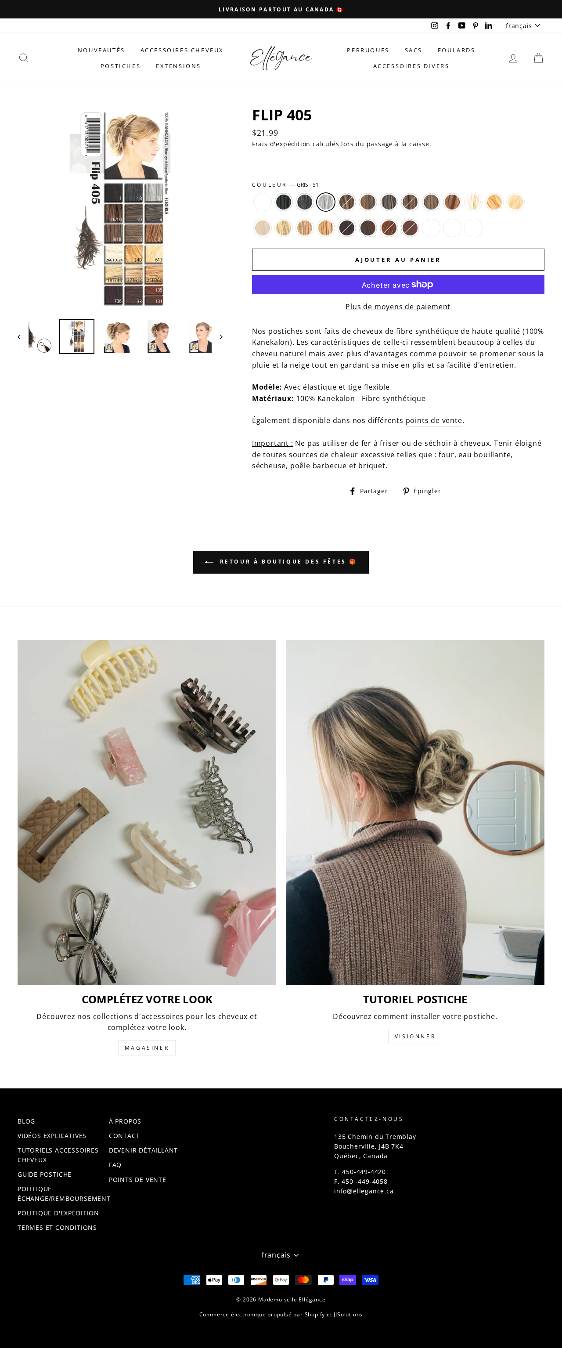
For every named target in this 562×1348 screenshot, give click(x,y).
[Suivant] (217, 336)
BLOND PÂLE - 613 (515, 202)
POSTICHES (120, 66)
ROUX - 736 (347, 228)
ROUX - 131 (410, 228)
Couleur (285, 184)
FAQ (115, 1164)
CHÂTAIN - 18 (431, 202)
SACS (413, 50)
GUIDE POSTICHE (45, 1174)
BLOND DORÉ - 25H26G (326, 228)
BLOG (26, 1121)
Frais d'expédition (281, 144)
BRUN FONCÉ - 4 (389, 202)
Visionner (415, 1036)
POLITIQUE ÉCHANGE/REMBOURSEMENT (64, 1194)
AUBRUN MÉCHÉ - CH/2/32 (473, 228)
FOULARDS (457, 50)
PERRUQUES (368, 50)
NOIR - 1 (283, 202)
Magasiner (147, 1048)
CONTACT (124, 1135)
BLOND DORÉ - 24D (494, 202)
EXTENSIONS (178, 66)
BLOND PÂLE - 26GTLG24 (473, 202)
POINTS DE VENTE (137, 1179)
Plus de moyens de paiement (398, 306)
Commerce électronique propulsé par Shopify (262, 1314)
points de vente (434, 420)
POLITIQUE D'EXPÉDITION (58, 1213)
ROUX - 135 (389, 228)
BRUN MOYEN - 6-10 (347, 202)
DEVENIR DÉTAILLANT (143, 1150)
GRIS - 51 (326, 202)
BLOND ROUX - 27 (452, 202)
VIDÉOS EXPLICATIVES (52, 1135)
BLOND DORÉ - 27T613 (304, 228)
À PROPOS (125, 1121)
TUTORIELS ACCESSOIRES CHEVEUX (58, 1155)
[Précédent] (23, 336)
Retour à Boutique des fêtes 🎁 (287, 562)
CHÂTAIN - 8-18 (410, 202)
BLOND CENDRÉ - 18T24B (283, 228)
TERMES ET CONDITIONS (57, 1227)
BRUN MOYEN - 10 (368, 202)
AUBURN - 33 (368, 228)
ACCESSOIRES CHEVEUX (182, 50)
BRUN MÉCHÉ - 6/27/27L (452, 228)
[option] (281, 9)
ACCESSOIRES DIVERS (411, 66)
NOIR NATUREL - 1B (304, 202)
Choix (262, 202)
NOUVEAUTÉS (101, 50)
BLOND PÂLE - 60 (262, 228)
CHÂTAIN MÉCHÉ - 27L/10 (431, 228)
